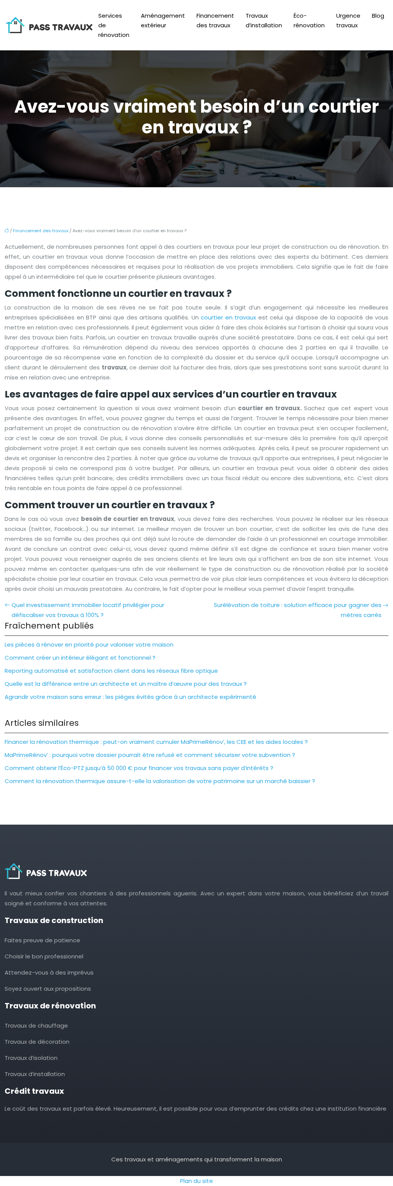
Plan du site (196, 1181)
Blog (378, 16)
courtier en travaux (228, 317)
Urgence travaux (348, 20)
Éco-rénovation (309, 20)
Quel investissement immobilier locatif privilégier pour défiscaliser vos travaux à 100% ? (88, 610)
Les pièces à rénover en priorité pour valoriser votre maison (89, 644)
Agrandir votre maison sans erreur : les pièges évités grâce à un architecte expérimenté (130, 697)
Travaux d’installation (264, 20)
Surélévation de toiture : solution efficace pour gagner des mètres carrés (297, 610)
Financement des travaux (215, 20)
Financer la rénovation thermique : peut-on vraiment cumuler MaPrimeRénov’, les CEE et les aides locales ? (156, 742)
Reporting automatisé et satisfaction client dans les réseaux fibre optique (111, 671)
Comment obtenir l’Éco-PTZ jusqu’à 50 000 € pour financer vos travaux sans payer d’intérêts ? (139, 768)
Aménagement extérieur (163, 20)
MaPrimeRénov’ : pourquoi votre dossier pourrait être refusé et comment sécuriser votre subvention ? (150, 755)
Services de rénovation (113, 25)
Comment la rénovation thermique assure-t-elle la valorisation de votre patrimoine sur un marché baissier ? (160, 781)
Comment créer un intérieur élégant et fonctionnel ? (80, 658)
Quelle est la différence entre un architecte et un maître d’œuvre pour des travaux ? (126, 684)
